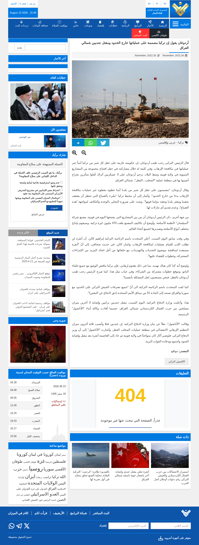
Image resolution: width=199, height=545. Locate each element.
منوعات (88, 25)
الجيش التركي (175, 361)
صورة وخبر (59, 320)
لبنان (57, 454)
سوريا (49, 469)
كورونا (22, 454)
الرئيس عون (44, 500)
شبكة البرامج (78, 513)
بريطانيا (39, 477)
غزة (41, 461)
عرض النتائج (38, 214)
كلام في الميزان (18, 513)
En (149, 4)
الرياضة (125, 25)
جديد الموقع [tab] (52, 232)
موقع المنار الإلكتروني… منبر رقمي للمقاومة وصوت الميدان (31, 275)
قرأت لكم (41, 513)
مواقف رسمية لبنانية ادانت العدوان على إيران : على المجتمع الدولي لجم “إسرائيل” (31, 307)
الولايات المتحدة (42, 482)
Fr (157, 4)
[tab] (37, 164)
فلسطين (59, 461)
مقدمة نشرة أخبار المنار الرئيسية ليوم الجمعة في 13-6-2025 (32, 259)
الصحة (53, 500)
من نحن (32, 4)
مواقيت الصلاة (59, 25)
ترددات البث (21, 25)
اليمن (62, 483)
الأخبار (150, 25)
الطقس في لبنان (23, 495)
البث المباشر (15, 145)
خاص (76, 25)
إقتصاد (100, 25)
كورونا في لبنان (41, 454)
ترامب (47, 477)
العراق (52, 488)
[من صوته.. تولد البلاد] (38, 344)
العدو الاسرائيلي (45, 494)
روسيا (36, 468)
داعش (25, 470)
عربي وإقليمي (167, 142)
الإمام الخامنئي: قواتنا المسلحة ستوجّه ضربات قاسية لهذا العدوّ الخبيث (33, 244)
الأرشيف (13, 4)
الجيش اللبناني (30, 499)
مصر (63, 455)
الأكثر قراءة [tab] (23, 232)
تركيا (181, 142)
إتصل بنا (23, 4)
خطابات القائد (58, 77)
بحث (19, 47)
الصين (61, 499)
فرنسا (49, 462)
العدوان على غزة (39, 489)
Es (165, 4)
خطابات (113, 25)
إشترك (102, 525)
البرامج (138, 25)
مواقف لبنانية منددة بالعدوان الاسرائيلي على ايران (35, 291)
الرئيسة (163, 25)
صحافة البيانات (40, 25)
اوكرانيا (21, 477)
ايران (30, 476)
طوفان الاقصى (29, 462)
